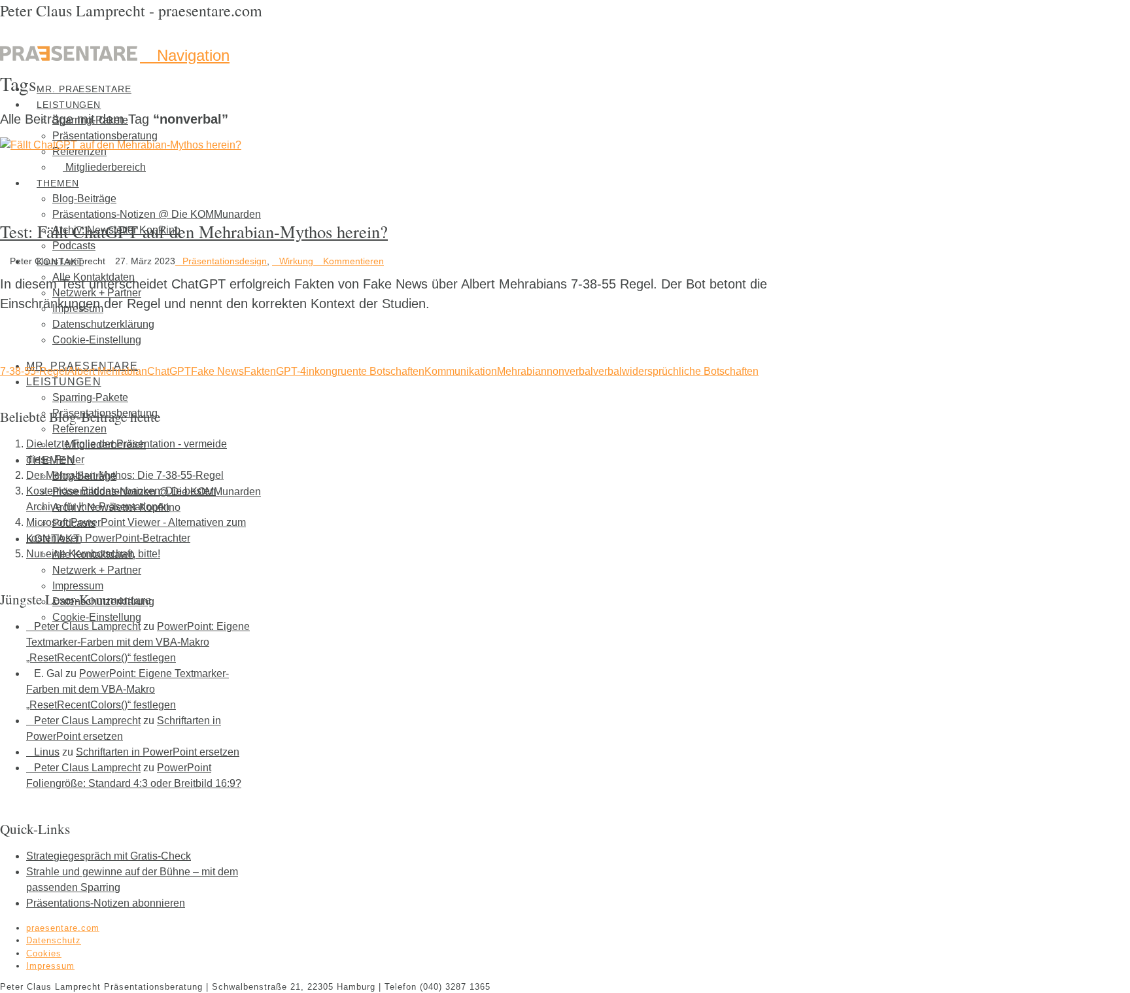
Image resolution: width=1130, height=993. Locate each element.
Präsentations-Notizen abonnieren (105, 903)
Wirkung (296, 261)
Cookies (43, 953)
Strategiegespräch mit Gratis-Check (108, 856)
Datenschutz (53, 940)
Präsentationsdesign (224, 261)
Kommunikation (460, 371)
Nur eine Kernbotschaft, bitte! (93, 553)
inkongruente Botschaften (365, 371)
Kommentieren (352, 261)
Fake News (217, 371)
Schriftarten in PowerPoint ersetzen (157, 752)
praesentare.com (62, 928)
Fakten (260, 371)
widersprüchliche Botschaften (690, 371)
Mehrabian (522, 371)
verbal (607, 371)
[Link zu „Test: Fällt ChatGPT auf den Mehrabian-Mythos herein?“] (120, 144)
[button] (185, 55)
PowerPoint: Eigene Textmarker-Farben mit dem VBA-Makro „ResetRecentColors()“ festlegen (138, 642)
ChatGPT (169, 371)
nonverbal (570, 371)
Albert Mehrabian (107, 371)
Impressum (50, 966)
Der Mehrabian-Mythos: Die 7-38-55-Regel (125, 475)
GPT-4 (291, 371)
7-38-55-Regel (33, 371)
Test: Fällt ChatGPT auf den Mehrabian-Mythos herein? (194, 231)
